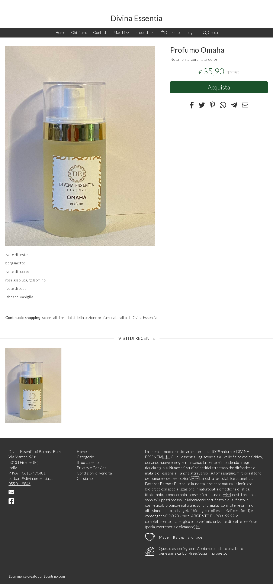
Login (191, 32)
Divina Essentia (136, 18)
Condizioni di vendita (94, 473)
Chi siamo (79, 32)
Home (60, 32)
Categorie (85, 456)
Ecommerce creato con (37, 576)
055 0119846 (19, 483)
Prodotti (142, 32)
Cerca (212, 32)
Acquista (219, 87)
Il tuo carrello (88, 462)
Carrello (172, 32)
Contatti (100, 32)
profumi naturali (111, 317)
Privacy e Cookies (91, 467)
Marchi (119, 32)
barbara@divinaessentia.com (32, 478)
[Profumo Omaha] (80, 146)
